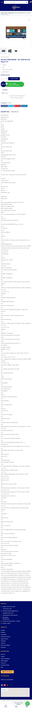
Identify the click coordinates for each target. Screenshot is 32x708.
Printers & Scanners (5, 636)
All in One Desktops (5, 645)
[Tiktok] (7, 685)
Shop (6, 13)
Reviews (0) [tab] (14, 111)
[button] (29, 20)
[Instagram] (5, 685)
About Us (3, 654)
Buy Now (5, 89)
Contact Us (3, 663)
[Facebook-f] (2, 685)
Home (2, 13)
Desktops (3, 632)
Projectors (3, 647)
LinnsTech (8, 700)
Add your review (5, 57)
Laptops (3, 630)
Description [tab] (5, 111)
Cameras (3, 643)
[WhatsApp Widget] (27, 703)
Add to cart (14, 78)
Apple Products (4, 638)
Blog (2, 667)
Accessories (4, 634)
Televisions (11, 13)
